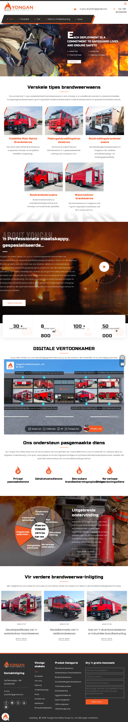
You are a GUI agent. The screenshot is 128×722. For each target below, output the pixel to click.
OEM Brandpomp (62, 708)
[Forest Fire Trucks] (43, 177)
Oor (38, 19)
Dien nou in (97, 701)
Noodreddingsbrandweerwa (68, 681)
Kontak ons (40, 698)
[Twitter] (18, 703)
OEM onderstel (61, 704)
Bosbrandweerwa (63, 677)
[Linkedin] (12, 703)
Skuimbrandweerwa (64, 668)
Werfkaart (39, 703)
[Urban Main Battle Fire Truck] (23, 120)
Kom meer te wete (85, 551)
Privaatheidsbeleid (43, 707)
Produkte (24, 19)
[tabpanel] (21, 619)
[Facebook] (6, 703)
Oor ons (38, 680)
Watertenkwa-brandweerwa (68, 672)
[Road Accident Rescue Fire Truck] (64, 120)
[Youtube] (24, 703)
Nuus (80, 19)
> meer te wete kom (14, 303)
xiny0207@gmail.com (97, 9)
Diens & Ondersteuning (59, 19)
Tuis (11, 19)
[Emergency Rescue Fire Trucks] (105, 120)
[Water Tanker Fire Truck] (84, 177)
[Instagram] (6, 707)
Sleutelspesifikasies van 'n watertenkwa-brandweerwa (21, 612)
